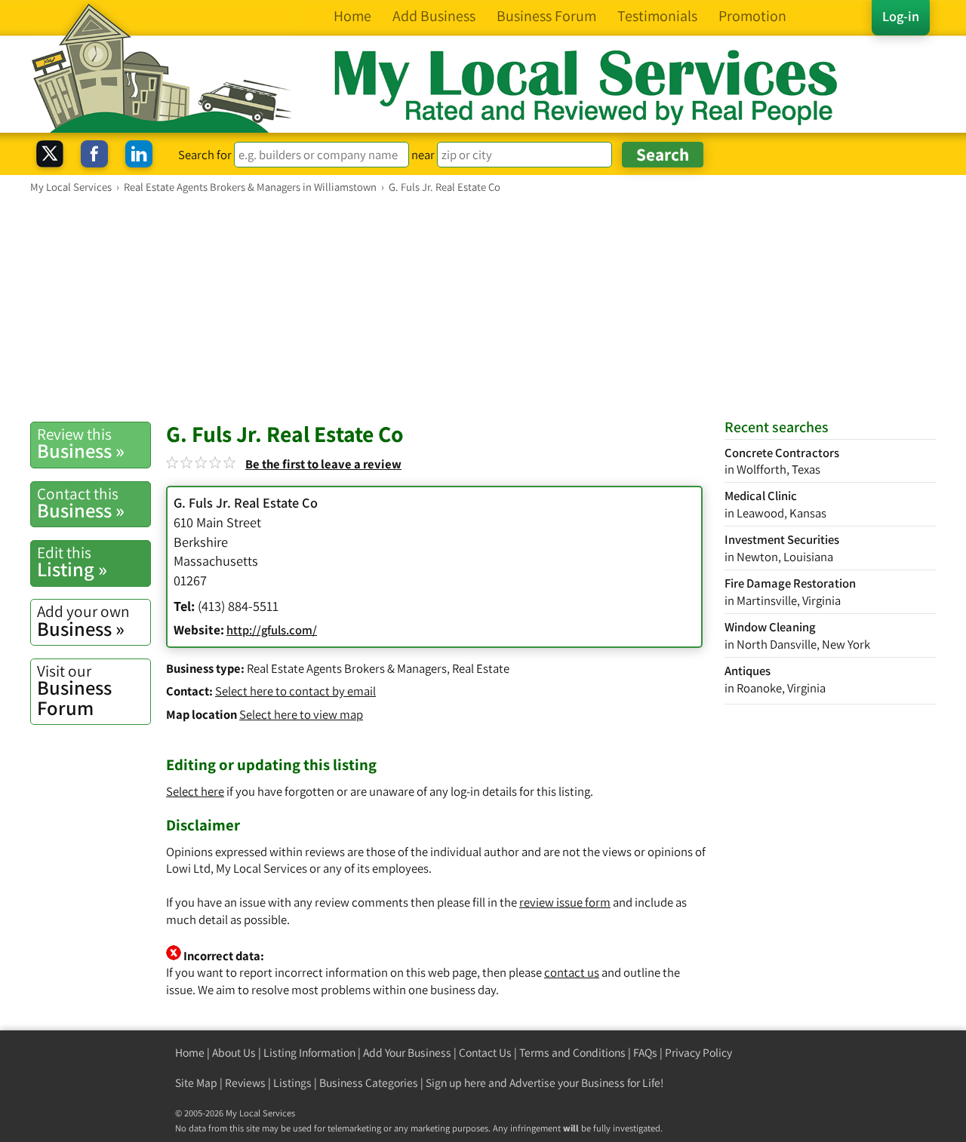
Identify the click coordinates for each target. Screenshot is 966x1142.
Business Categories (368, 1083)
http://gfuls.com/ (271, 630)
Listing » (72, 562)
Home (190, 1052)
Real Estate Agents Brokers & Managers (347, 668)
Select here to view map (301, 714)
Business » (81, 443)
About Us (234, 1052)
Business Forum (74, 690)
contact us (571, 972)
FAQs (645, 1052)
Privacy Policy (698, 1052)
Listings (292, 1083)
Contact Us (485, 1052)
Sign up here (456, 1083)
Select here (195, 791)
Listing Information (309, 1052)
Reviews (245, 1083)
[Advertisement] (483, 307)
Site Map (196, 1083)
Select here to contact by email (295, 691)
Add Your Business (407, 1052)
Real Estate (480, 668)
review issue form (565, 902)
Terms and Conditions (572, 1052)
